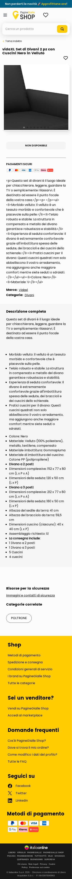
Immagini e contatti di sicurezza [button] (30, 595)
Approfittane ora (53, 4)
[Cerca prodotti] (62, 29)
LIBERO (12, 853)
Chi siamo (22, 864)
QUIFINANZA (23, 859)
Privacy (43, 864)
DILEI (50, 856)
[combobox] (36, 29)
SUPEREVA (49, 859)
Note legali (33, 864)
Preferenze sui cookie (39, 867)
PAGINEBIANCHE (25, 856)
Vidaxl (23, 290)
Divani (29, 295)
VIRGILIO (21, 853)
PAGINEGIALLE (34, 853)
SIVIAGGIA (60, 856)
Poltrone (19, 618)
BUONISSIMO (36, 859)
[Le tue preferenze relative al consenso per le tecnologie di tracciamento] (65, 872)
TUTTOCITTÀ (40, 856)
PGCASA (11, 856)
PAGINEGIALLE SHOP (53, 853)
